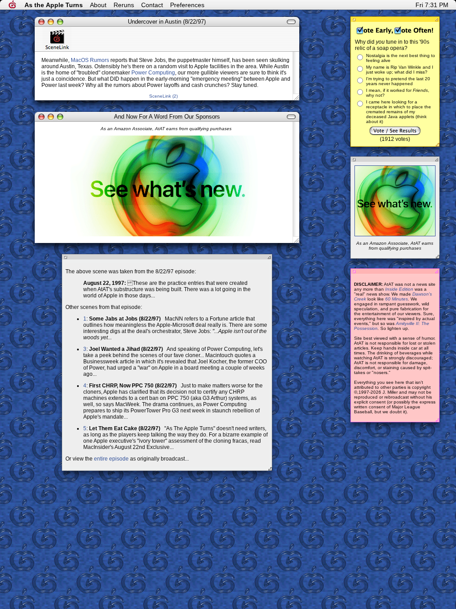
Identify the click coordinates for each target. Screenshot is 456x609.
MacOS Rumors (90, 60)
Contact (152, 4)
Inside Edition (399, 289)
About (98, 4)
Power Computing (153, 73)
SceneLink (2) (163, 96)
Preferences (187, 4)
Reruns (124, 4)
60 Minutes (396, 298)
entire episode (111, 459)
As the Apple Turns (53, 4)
